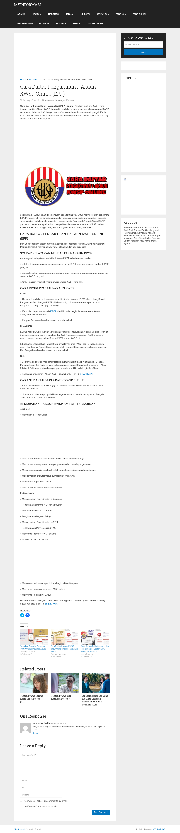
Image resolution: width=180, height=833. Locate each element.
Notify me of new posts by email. (40, 806)
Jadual (70, 14)
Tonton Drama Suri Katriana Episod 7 (61, 697)
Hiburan (36, 14)
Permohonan (25, 23)
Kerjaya (85, 14)
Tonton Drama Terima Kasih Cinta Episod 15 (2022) (31, 698)
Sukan (76, 23)
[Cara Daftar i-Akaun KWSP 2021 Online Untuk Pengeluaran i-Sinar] (64, 637)
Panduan (121, 14)
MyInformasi (27, 5)
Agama (21, 14)
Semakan (61, 23)
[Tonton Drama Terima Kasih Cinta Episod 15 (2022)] (34, 683)
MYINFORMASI (159, 829)
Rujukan (44, 23)
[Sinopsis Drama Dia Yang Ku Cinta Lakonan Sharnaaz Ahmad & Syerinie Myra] (96, 683)
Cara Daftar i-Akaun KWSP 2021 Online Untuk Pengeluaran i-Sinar (64, 649)
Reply (35, 733)
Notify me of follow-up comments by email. (45, 801)
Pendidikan (139, 14)
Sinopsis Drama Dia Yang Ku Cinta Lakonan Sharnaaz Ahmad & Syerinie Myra (95, 700)
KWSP (53, 311)
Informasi (53, 14)
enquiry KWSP (52, 604)
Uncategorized (96, 23)
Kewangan (103, 14)
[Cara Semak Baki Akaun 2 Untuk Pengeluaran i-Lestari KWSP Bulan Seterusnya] (95, 637)
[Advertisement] (65, 58)
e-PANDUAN (86, 374)
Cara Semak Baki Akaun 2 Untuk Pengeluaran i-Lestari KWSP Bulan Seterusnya (95, 649)
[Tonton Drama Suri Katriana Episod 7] (65, 683)
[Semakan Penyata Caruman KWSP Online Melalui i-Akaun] (34, 637)
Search (144, 52)
